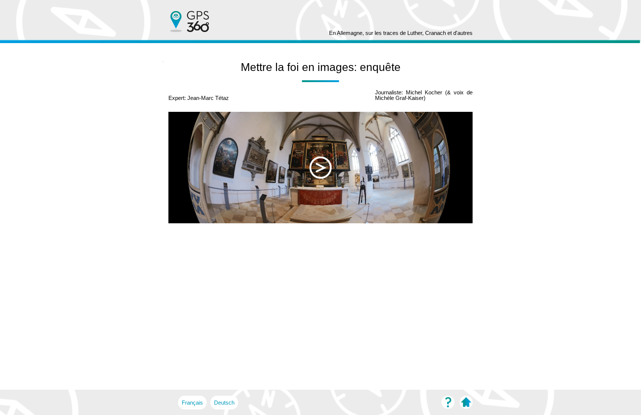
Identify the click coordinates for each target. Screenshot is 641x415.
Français (192, 402)
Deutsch (224, 402)
